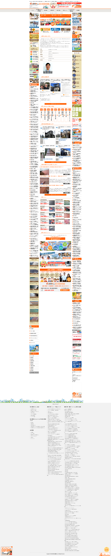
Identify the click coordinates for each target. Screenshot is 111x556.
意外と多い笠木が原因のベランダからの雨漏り (34, 110)
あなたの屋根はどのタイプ (68, 411)
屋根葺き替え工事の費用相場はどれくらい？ (77, 177)
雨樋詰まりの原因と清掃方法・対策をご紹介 (54, 466)
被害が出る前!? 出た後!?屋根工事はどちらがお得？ (77, 272)
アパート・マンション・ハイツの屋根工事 (53, 434)
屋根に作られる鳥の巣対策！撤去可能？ (77, 317)
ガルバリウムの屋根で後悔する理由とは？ (34, 217)
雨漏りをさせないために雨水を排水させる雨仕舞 (34, 177)
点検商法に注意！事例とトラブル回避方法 (53, 419)
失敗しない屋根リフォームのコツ (76, 173)
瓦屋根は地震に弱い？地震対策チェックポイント (77, 235)
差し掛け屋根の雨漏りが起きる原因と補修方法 (34, 166)
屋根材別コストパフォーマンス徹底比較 (34, 196)
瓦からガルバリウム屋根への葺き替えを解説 (77, 149)
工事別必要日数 (75, 217)
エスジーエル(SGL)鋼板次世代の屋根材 (34, 219)
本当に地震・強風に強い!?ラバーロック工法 (71, 534)
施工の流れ (58, 10)
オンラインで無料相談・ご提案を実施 (53, 410)
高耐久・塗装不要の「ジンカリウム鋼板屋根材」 (71, 494)
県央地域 (31, 359)
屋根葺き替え (78, 56)
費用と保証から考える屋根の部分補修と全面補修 (54, 449)
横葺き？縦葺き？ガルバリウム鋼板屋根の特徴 (77, 161)
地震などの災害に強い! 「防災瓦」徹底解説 (76, 238)
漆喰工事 (77, 63)
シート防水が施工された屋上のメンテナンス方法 (34, 119)
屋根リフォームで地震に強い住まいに (53, 427)
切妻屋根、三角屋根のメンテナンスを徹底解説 (34, 164)
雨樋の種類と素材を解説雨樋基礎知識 (34, 248)
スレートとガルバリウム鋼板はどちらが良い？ (77, 145)
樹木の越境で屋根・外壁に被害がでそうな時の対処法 (77, 286)
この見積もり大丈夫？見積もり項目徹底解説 (76, 270)
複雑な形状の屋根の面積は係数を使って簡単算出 (71, 476)
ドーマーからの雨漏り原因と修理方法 (34, 238)
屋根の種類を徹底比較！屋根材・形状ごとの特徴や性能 (72, 441)
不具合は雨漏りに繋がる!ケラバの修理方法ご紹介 (34, 107)
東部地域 (31, 362)
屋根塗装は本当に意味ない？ (33, 93)
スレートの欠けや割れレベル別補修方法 (76, 193)
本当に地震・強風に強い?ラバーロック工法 (35, 153)
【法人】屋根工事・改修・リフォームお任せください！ (55, 436)
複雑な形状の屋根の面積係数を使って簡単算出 (34, 157)
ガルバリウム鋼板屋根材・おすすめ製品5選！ (71, 428)
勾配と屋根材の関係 (34, 175)
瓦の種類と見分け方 (34, 181)
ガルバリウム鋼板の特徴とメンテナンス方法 (34, 221)
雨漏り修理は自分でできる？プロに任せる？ (34, 96)
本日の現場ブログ (33, 425)
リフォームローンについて (51, 446)
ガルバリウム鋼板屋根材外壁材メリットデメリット (77, 163)
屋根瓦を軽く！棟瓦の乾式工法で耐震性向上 (76, 233)
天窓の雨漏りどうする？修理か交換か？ (34, 241)
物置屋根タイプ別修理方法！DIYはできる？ (76, 303)
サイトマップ (33, 342)
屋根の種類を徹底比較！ (75, 186)
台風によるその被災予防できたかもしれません (77, 224)
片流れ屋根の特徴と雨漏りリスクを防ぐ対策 (34, 162)
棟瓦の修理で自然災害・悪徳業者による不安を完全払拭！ (73, 467)
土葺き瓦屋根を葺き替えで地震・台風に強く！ (34, 136)
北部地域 (31, 367)
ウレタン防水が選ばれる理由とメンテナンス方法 (34, 117)
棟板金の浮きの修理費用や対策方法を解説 (34, 101)
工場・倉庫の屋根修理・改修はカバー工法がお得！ (77, 308)
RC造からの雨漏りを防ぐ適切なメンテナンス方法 (35, 234)
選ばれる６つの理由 (33, 410)
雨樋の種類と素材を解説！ (51, 470)
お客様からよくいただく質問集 (69, 417)
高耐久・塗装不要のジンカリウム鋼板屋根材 (34, 224)
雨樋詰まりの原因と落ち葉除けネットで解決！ (77, 314)
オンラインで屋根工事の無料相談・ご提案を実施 (77, 261)
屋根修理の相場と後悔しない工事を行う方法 (76, 175)
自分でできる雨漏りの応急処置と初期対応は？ (77, 249)
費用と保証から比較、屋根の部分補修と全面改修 (77, 180)
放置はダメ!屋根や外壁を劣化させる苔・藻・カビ (34, 203)
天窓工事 (77, 86)
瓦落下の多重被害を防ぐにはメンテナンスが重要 (77, 226)
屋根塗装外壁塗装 (77, 83)
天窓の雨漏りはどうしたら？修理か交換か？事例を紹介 (72, 456)
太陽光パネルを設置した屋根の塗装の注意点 (77, 202)
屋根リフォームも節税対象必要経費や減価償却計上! (77, 327)
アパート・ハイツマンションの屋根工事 (76, 321)
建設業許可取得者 (33, 333)
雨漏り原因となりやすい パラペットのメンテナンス (55, 456)
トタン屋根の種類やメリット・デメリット (76, 198)
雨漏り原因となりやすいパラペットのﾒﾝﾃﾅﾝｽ (34, 122)
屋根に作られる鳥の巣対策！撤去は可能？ (53, 469)
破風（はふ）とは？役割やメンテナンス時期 (34, 255)
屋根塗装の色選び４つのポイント (76, 242)
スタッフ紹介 (32, 433)
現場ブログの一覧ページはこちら (55, 194)
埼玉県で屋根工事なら (34, 335)
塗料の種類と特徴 (77, 336)
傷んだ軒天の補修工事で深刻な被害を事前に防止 (34, 112)
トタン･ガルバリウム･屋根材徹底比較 (34, 214)
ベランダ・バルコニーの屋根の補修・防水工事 (54, 430)
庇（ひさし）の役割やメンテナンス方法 (34, 236)
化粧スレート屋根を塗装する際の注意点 (76, 204)
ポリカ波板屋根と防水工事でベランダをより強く (77, 310)
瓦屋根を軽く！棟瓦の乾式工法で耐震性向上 (71, 485)
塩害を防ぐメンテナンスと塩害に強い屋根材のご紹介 (72, 529)
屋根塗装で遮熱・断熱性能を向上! (76, 247)
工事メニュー (65, 10)
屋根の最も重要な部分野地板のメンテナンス (34, 192)
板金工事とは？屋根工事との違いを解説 (34, 98)
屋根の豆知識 (33, 194)
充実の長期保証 (33, 415)
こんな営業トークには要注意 (76, 275)
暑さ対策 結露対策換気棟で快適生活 (34, 171)
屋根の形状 (32, 159)
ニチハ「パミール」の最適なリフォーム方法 (71, 420)
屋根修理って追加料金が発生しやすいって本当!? (77, 283)
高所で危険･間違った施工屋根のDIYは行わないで (35, 226)
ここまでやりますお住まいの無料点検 (71, 10)
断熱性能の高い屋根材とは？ (33, 243)
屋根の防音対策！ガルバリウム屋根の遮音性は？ (77, 165)
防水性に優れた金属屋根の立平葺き (70, 524)
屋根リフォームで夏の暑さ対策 (52, 431)
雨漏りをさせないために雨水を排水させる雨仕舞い (72, 538)
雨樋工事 (77, 67)
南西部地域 (32, 360)
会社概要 (78, 10)
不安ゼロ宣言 (32, 412)
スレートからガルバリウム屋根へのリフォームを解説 (77, 147)
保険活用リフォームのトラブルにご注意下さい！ (71, 526)
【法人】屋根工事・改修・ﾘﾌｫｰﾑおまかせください (77, 325)
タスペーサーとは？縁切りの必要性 (34, 114)
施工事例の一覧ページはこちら (55, 162)
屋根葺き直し (78, 75)
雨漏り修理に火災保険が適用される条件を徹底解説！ (72, 550)
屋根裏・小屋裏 (33, 168)
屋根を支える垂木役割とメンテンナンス (34, 229)
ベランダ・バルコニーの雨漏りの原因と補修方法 (34, 129)
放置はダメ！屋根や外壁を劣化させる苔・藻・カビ (72, 530)
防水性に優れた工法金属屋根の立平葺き (34, 148)
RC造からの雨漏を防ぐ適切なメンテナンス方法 (71, 495)
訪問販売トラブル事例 (76, 276)
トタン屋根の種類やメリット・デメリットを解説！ (72, 447)
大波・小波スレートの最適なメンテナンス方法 (34, 141)
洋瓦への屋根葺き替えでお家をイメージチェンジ (34, 208)
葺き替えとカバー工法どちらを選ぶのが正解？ (77, 184)
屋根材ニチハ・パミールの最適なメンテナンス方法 (77, 207)
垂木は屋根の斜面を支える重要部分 (53, 451)
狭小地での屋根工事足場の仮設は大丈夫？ (76, 213)
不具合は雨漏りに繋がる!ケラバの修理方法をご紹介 (72, 462)
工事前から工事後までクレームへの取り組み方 (77, 268)
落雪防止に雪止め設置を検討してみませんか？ (54, 461)
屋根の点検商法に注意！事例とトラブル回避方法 (77, 279)
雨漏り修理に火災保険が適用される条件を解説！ (77, 251)
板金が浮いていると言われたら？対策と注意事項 (77, 281)
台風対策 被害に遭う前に (51, 426)
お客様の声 (52, 10)
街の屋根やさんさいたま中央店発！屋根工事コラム (38, 427)
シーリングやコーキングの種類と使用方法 (34, 146)
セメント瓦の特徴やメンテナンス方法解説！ (34, 131)
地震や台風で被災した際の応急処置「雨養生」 (34, 151)
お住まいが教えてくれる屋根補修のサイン (77, 182)
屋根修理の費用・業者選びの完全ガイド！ (34, 91)
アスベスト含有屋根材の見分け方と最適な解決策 (34, 186)
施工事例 (45, 10)
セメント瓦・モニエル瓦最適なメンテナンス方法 (34, 134)
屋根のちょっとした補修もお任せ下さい (53, 416)
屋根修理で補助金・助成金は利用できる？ (76, 256)
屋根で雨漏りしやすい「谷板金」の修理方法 (34, 180)
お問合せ (32, 340)
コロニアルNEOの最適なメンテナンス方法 (77, 211)
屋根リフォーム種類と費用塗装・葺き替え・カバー (77, 189)
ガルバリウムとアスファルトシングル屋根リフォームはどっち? (35, 211)
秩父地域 (31, 370)
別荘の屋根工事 (75, 323)
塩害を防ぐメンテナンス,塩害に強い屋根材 (34, 201)
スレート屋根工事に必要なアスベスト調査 (71, 490)
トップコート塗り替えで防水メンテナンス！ (34, 253)
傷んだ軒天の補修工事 (68, 504)
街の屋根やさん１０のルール (35, 411)
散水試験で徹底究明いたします (52, 425)
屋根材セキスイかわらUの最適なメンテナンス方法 (77, 209)
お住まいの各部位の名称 (68, 468)
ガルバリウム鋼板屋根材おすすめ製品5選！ (77, 158)
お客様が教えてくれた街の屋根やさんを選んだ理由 (38, 426)
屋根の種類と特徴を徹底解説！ (34, 87)
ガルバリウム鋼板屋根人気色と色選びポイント (77, 156)
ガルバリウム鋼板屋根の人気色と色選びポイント (71, 437)
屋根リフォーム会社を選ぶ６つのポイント (77, 220)
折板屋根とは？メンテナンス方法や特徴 (77, 200)
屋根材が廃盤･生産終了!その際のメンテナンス (34, 206)
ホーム (33, 10)
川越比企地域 (32, 365)
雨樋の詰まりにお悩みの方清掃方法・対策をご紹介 (77, 312)
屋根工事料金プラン (50, 412)
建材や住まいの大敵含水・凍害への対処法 (34, 173)
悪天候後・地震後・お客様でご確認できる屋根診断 (72, 413)
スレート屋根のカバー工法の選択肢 (77, 191)
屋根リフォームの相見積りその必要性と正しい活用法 (77, 263)
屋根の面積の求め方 (34, 155)
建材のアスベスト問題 (34, 188)
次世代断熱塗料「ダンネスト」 (75, 244)
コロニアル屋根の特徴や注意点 (76, 195)
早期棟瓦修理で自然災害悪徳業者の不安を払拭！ (34, 139)
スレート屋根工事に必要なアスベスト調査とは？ (34, 251)
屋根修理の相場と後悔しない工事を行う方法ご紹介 (55, 441)
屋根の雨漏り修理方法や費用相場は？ (34, 231)
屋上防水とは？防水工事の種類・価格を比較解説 (34, 127)
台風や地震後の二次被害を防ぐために (77, 231)
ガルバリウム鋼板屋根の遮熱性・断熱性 (77, 154)
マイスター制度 (33, 416)
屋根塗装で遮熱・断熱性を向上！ (69, 481)
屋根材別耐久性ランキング (33, 198)
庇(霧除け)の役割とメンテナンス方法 (34, 144)
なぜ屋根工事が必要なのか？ (77, 171)
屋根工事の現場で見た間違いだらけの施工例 (76, 240)
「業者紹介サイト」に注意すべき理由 (76, 290)
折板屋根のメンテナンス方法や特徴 (70, 448)
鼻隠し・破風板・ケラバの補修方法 (34, 105)
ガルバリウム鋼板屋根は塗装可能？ (77, 152)
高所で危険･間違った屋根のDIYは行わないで (71, 496)
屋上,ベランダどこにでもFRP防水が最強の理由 (34, 124)
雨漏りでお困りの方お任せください (53, 415)
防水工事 (77, 71)
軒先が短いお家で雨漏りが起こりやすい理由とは (34, 184)
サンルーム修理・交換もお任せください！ (77, 305)
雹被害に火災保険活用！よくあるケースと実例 (77, 253)
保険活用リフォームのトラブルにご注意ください (77, 288)
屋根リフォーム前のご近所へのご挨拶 (76, 266)
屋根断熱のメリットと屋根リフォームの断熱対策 (34, 246)
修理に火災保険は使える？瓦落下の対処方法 (77, 228)
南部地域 (31, 357)
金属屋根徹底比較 (67, 520)
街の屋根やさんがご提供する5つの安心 (39, 10)
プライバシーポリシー (34, 436)
